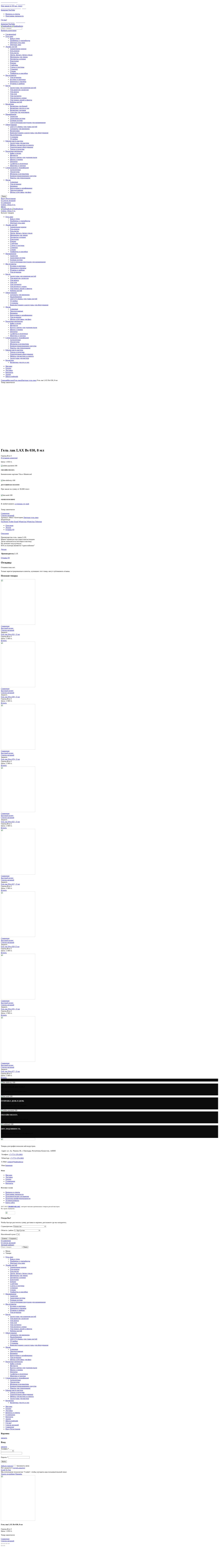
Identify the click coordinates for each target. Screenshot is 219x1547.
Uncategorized (10, 34)
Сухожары (14, 137)
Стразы (13, 71)
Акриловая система (17, 118)
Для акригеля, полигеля (19, 90)
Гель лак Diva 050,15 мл (10, 947)
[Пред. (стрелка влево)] (2, 1545)
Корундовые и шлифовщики (21, 188)
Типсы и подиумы (17, 149)
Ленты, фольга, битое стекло (21, 55)
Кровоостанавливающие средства (23, 176)
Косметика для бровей (18, 106)
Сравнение (5, 513)
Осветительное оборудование (21, 147)
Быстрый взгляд (7, 628)
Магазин (10, 380)
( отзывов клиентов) (9, 458)
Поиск (4, 196)
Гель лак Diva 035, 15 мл (10, 1009)
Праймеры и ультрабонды (20, 40)
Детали (8, 528)
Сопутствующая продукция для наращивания (28, 122)
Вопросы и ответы (12, 1192)
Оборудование (11, 125)
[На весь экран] (6, 1543)
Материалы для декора (19, 57)
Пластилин (14, 61)
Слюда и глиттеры (17, 67)
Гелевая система (16, 120)
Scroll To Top (6, 1470)
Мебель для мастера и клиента (22, 145)
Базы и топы (15, 38)
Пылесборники (16, 135)
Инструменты (10, 75)
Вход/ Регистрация (12, 1429)
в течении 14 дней (22, 504)
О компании (10, 1181)
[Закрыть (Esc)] (2, 1543)
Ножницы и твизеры (18, 81)
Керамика (14, 186)
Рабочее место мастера (14, 141)
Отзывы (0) (9, 530)
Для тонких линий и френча (21, 100)
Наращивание (10, 114)
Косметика (9, 104)
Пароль (4, 1457)
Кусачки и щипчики (18, 79)
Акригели (14, 116)
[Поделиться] (4, 1543)
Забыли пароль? (7, 1466)
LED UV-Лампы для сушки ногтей (23, 127)
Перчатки (14, 161)
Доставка (9, 1177)
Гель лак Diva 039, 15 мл (10, 697)
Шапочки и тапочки (18, 166)
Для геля (13, 94)
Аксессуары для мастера (19, 143)
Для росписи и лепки (18, 98)
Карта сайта (10, 1203)
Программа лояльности (14, 1194)
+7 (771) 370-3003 (16, 1154)
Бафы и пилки (15, 153)
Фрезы (8, 180)
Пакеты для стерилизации (20, 178)
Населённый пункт (9, 1234)
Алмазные (14, 182)
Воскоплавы (15, 131)
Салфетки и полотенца (19, 164)
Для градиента (15, 96)
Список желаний (7, 515)
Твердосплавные (16, 190)
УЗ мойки (14, 139)
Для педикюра (15, 77)
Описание (9, 525)
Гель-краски (14, 51)
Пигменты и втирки (18, 59)
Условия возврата (12, 1200)
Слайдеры (14, 65)
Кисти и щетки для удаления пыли (23, 157)
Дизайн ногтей (11, 47)
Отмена (4, 1238)
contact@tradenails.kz (15, 1162)
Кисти (7, 86)
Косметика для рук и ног (19, 108)
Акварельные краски (18, 49)
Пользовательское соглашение (17, 1196)
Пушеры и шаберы (17, 84)
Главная (4, 380)
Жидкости (14, 155)
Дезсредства (15, 172)
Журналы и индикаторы (19, 174)
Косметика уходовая (18, 110)
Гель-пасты (14, 53)
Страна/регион (7, 1226)
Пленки (13, 63)
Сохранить (13, 1238)
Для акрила (14, 92)
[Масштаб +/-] (9, 1543)
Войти (4, 1461)
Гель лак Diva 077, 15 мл (10, 1071)
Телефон (5, 1449)
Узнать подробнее (8, 1474)
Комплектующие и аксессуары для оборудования (29, 133)
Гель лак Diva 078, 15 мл (10, 759)
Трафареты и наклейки (19, 73)
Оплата (8, 1179)
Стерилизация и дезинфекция (17, 168)
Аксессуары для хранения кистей (23, 88)
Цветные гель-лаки (17, 43)
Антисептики (15, 170)
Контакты (9, 1183)
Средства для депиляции (19, 112)
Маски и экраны (16, 159)
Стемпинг (14, 69)
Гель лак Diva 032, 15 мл (10, 634)
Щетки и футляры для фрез (20, 192)
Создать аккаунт (18, 1468)
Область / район (8, 1230)
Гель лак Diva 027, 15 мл (10, 884)
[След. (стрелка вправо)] (4, 1545)
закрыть (4, 1438)
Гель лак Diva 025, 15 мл (10, 822)
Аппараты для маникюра (20, 129)
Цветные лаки (15, 45)
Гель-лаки (9, 36)
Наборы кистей (16, 102)
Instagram (8, 1165)
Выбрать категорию (8, 30)
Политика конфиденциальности (17, 1198)
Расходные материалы (14, 151)
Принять (18, 1474)
